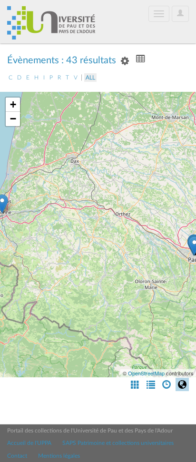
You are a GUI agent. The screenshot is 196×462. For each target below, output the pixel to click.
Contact (17, 456)
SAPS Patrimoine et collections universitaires (118, 443)
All (90, 77)
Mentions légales (59, 456)
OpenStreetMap (146, 373)
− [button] (13, 119)
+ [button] (13, 104)
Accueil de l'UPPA (29, 443)
